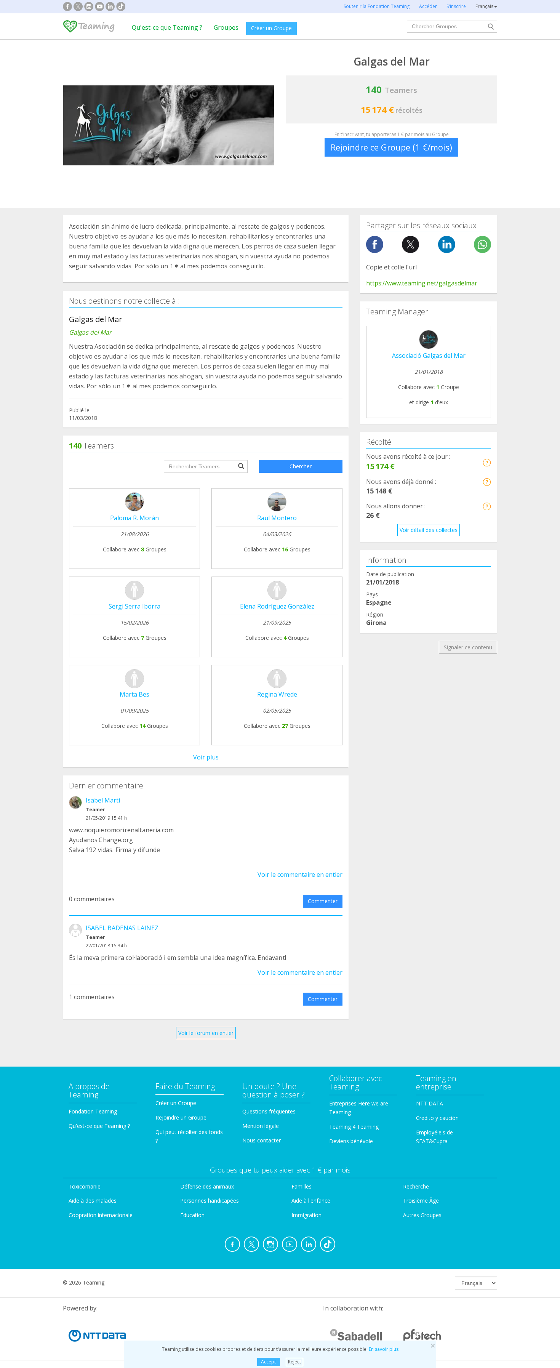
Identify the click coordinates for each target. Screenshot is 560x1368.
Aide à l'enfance (310, 1200)
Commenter (323, 901)
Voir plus (206, 757)
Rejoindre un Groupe (180, 1117)
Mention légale (260, 1125)
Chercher (301, 466)
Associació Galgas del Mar (429, 355)
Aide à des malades (93, 1200)
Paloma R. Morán (134, 518)
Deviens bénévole (351, 1141)
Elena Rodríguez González (277, 606)
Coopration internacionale (101, 1215)
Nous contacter (261, 1140)
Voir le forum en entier (206, 1032)
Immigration (306, 1215)
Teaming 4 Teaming (354, 1126)
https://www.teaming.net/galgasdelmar (421, 283)
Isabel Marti (103, 800)
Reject (294, 1361)
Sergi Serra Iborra (134, 606)
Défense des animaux (207, 1186)
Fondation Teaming (93, 1111)
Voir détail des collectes (429, 529)
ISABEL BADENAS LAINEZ (122, 928)
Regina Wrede (277, 694)
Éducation (192, 1215)
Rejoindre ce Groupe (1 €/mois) (391, 147)
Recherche (416, 1186)
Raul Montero (277, 518)
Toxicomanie (85, 1186)
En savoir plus (383, 1349)
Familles (301, 1186)
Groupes (226, 27)
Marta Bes (134, 694)
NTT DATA (429, 1103)
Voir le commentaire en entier (300, 874)
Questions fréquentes (269, 1111)
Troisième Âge (421, 1200)
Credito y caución (437, 1117)
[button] (486, 462)
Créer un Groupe (271, 28)
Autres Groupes (422, 1215)
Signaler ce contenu (468, 647)
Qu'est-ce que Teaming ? (167, 27)
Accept (268, 1361)
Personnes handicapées (209, 1200)
